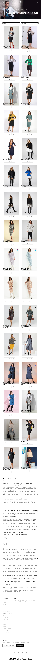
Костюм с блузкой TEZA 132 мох (26, 131)
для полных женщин (24, 519)
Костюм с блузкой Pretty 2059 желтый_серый (7, 355)
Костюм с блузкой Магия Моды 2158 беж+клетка (25, 298)
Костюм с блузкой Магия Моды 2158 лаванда (7, 269)
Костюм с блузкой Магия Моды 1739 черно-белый (7, 241)
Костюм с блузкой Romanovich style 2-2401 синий (26, 383)
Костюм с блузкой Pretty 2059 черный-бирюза (25, 326)
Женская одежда (17, 9)
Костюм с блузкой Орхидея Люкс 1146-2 (25, 241)
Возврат (4, 626)
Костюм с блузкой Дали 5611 (7, 47)
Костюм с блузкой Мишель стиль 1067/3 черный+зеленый (7, 468)
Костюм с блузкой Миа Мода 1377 (8, 104)
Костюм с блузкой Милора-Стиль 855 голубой (7, 411)
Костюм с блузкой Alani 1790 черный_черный (26, 104)
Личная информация (7, 613)
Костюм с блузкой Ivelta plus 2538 (25, 468)
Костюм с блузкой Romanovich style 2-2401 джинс (8, 383)
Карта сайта (5, 630)
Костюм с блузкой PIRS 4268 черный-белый (26, 159)
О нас (3, 600)
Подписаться (20, 645)
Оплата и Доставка (6, 628)
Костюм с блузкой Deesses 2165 (7, 440)
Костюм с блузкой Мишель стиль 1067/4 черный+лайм (25, 440)
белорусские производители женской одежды (18, 501)
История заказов (6, 619)
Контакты (4, 624)
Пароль (4, 615)
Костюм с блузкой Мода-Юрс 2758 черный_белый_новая (7, 76)
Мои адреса (5, 617)
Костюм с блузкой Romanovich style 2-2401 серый (26, 355)
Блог (3, 606)
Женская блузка (27, 578)
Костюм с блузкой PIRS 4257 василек (26, 186)
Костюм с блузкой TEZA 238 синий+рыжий (8, 159)
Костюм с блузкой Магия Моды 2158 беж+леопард (7, 298)
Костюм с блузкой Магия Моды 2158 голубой (25, 269)
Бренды (4, 604)
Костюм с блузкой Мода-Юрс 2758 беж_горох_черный (25, 47)
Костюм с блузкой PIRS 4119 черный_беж (8, 213)
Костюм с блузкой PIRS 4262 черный (8, 186)
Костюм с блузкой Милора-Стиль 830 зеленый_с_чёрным (25, 76)
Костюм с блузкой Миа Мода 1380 (26, 411)
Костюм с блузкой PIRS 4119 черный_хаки (26, 213)
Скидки (4, 602)
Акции (3, 608)
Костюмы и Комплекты (25, 9)
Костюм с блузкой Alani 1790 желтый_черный (8, 131)
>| (5, 480)
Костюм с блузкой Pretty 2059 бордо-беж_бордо (7, 326)
